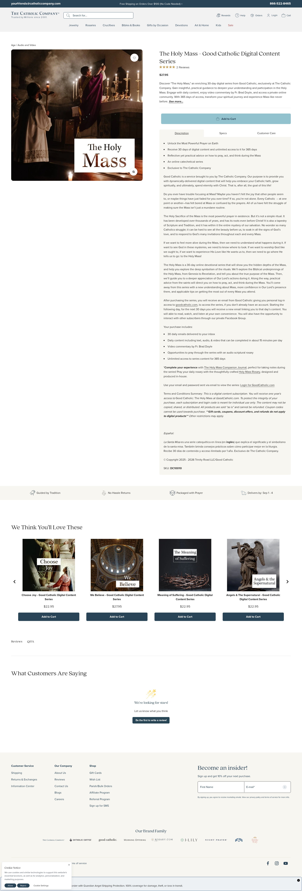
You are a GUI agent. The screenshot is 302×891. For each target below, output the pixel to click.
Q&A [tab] (30, 641)
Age (13, 45)
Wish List (94, 779)
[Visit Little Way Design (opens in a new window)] (255, 840)
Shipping (16, 773)
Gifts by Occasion (157, 25)
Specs (223, 133)
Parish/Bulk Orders (100, 786)
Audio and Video (27, 45)
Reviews (60, 779)
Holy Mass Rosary (249, 372)
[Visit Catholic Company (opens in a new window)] (53, 840)
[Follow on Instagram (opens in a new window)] (276, 863)
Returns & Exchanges (24, 779)
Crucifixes (109, 25)
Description (182, 133)
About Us (60, 773)
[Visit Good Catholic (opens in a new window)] (107, 840)
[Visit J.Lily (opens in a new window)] (189, 840)
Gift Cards (95, 773)
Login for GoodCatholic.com (257, 385)
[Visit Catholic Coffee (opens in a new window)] (80, 840)
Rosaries (90, 25)
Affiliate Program (99, 792)
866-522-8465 (280, 3)
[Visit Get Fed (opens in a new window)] (239, 840)
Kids (218, 25)
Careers (59, 799)
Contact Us (61, 786)
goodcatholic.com (186, 305)
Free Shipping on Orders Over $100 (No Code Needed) (151, 4)
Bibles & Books (131, 25)
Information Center (22, 786)
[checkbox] (134, 58)
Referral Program (99, 799)
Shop (92, 766)
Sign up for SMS (99, 806)
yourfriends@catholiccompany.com (35, 3)
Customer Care (266, 133)
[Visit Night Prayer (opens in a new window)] (216, 840)
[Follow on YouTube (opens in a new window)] (285, 863)
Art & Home (202, 25)
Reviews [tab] (16, 641)
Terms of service (78, 863)
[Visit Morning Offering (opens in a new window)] (135, 840)
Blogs (58, 792)
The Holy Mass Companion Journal (225, 367)
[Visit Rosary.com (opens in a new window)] (162, 840)
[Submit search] (68, 15)
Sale (230, 25)
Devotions (181, 25)
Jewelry (73, 25)
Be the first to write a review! (151, 720)
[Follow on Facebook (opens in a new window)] (267, 863)
